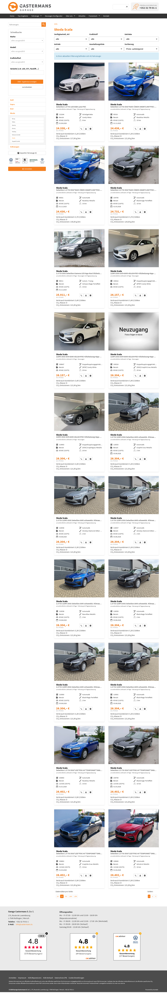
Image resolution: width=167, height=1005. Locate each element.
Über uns (69, 16)
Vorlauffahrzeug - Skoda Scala (133, 102)
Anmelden (12, 978)
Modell (13, 47)
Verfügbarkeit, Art (61, 34)
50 (66, 896)
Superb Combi (16, 141)
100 (70, 896)
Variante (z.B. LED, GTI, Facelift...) (24, 68)
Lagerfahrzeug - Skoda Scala (79, 102)
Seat (11, 109)
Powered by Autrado (151, 990)
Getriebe (128, 34)
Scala (13, 138)
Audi (12, 100)
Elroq (13, 119)
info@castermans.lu (24, 924)
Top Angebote (23, 16)
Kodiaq (14, 131)
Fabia (13, 122)
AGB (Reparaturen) (34, 978)
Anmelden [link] (28, 169)
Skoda (12, 113)
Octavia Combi (16, 135)
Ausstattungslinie (96, 44)
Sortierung (129, 44)
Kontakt (106, 16)
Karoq (13, 128)
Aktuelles (81, 16)
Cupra (12, 104)
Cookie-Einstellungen (76, 978)
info (55, 24)
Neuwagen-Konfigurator (53, 16)
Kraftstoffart (15, 58)
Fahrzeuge (35, 16)
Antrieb (57, 44)
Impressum (22, 978)
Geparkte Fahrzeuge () (28, 153)
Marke (12, 36)
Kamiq (14, 125)
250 (75, 896)
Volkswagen (14, 147)
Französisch (93, 16)
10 (58, 896)
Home (12, 16)
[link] (81, 128)
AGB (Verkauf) (48, 978)
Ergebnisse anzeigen (27, 82)
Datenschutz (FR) (61, 978)
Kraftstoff (93, 34)
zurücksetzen (27, 87)
